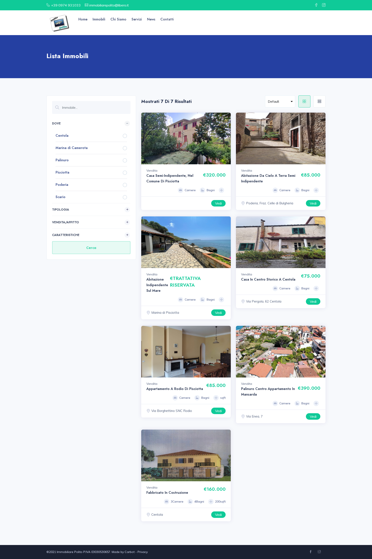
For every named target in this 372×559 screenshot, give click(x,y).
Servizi (137, 19)
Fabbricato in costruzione (167, 492)
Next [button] (226, 138)
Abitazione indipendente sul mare (157, 285)
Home (82, 19)
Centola (62, 135)
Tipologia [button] (60, 209)
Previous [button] (145, 138)
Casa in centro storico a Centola (268, 279)
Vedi (218, 203)
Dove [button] (56, 123)
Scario (60, 196)
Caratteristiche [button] (65, 235)
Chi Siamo (118, 19)
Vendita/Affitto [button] (65, 222)
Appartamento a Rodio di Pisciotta (174, 388)
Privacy (143, 552)
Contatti (167, 19)
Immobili (99, 19)
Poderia (62, 184)
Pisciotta (62, 172)
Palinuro (62, 160)
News (151, 19)
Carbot (130, 552)
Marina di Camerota (72, 147)
